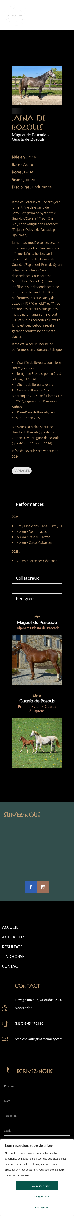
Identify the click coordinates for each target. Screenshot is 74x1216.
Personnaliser (41, 1196)
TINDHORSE (13, 956)
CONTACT (11, 966)
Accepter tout (41, 1186)
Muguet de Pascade (37, 622)
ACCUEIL (10, 927)
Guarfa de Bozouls (37, 701)
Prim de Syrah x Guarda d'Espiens (37, 708)
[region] (37, 1177)
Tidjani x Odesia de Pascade (37, 628)
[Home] (15, 25)
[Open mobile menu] (66, 15)
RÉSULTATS (12, 947)
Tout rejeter (41, 1207)
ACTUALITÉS (14, 937)
